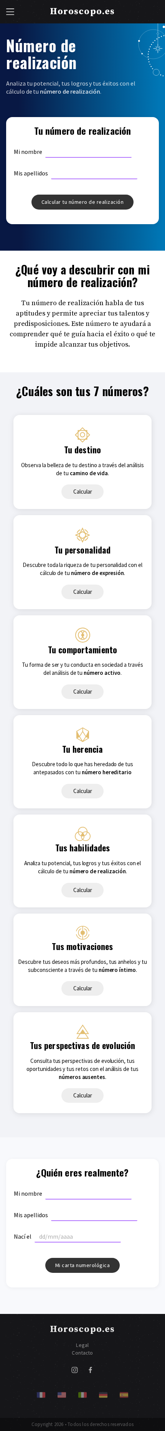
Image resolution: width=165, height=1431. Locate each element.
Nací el (22, 1236)
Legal (82, 1345)
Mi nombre (28, 151)
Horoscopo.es (82, 11)
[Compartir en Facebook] (90, 1371)
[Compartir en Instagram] (74, 1371)
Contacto (82, 1353)
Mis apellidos (31, 173)
